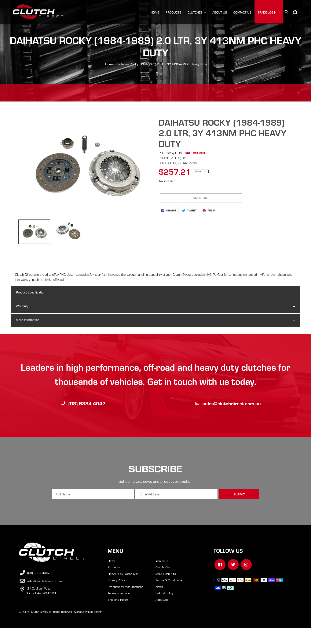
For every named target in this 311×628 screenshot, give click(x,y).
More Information (27, 320)
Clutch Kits (163, 567)
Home (109, 64)
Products (114, 567)
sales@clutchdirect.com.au (231, 403)
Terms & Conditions (169, 580)
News (159, 586)
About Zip (162, 599)
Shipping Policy (118, 599)
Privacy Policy (116, 580)
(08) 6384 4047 (87, 403)
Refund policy (164, 593)
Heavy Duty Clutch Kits (123, 574)
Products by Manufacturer (125, 586)
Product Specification (30, 292)
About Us (162, 561)
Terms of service (119, 593)
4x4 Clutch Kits (166, 574)
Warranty (22, 306)
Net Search (95, 612)
